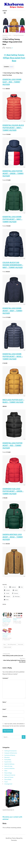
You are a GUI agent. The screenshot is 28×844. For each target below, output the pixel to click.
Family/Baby (5, 37)
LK (12, 48)
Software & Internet (9, 775)
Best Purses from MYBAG (17, 619)
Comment (6, 678)
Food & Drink (7, 762)
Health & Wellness (9, 764)
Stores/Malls (7, 779)
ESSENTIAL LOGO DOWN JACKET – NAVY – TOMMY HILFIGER (12, 310)
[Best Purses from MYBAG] (18, 615)
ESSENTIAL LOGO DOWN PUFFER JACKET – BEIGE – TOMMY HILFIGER (13, 356)
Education (7, 757)
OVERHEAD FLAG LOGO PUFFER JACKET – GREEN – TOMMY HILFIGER (13, 491)
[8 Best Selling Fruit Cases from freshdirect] (7, 630)
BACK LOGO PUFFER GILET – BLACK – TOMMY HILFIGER (13, 401)
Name (5, 702)
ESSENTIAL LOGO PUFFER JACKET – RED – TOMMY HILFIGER (12, 445)
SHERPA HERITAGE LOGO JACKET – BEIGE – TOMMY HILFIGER (13, 537)
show (11, 66)
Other (5, 771)
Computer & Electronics (10, 753)
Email (4, 709)
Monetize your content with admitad (12, 818)
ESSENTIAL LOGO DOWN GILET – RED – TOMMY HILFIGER (12, 82)
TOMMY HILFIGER (7, 647)
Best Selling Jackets (12, 644)
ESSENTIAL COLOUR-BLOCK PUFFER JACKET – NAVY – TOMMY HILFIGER (13, 127)
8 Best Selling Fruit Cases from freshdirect (7, 635)
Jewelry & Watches (9, 768)
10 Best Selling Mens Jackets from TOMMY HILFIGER (7, 620)
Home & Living (8, 766)
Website (5, 716)
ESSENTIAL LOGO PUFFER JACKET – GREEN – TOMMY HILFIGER (13, 173)
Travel (6, 782)
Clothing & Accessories (18, 35)
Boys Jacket (20, 644)
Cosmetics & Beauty (9, 755)
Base (5, 644)
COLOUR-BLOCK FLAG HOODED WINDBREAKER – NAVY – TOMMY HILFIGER (13, 265)
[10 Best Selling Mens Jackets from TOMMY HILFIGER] (7, 615)
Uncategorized (8, 784)
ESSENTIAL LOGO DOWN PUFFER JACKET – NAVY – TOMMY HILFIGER (12, 219)
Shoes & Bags (8, 773)
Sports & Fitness (8, 777)
